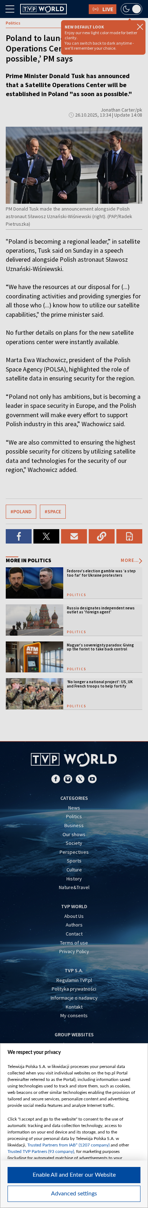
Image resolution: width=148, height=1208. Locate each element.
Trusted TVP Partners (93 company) (41, 1151)
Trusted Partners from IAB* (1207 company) (68, 1145)
